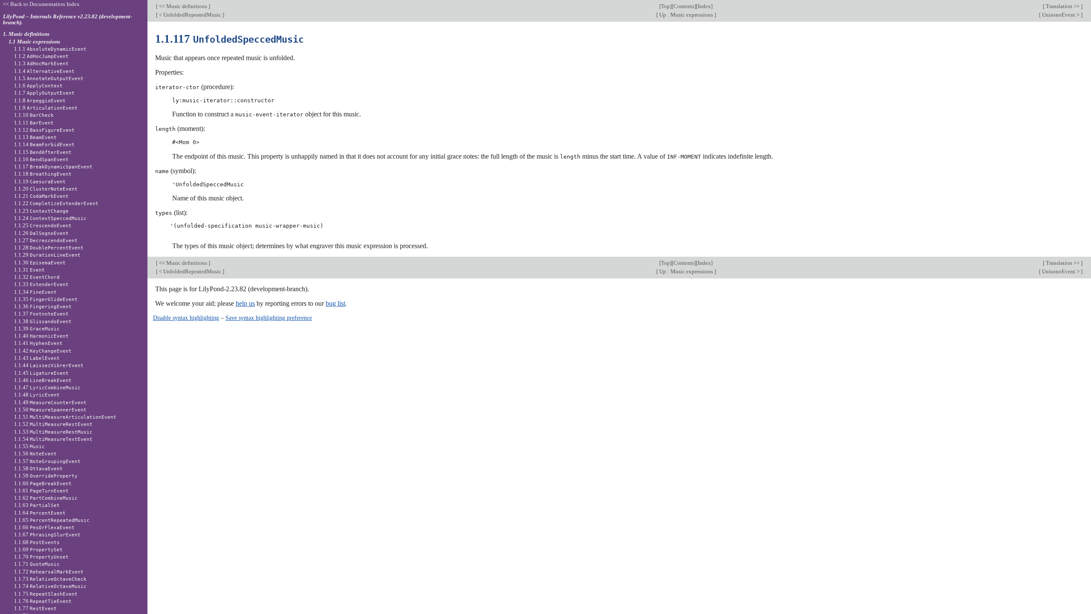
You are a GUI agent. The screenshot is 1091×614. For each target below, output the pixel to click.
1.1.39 (37, 328)
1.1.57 (47, 461)
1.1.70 (41, 556)
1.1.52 (53, 424)
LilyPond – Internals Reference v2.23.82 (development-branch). (67, 19)
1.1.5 (49, 78)
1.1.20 (46, 188)
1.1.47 (47, 387)
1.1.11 (34, 122)
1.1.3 (41, 63)
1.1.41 (38, 343)
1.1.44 (49, 365)
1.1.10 (34, 115)
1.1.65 (51, 520)
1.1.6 (38, 85)
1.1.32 (37, 277)
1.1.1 (50, 49)
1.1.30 (40, 262)
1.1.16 (41, 159)
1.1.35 (46, 299)
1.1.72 (49, 571)
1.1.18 (43, 174)
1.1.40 (41, 336)
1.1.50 (50, 409)
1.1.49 (50, 402)
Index (704, 6)
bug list (335, 303)
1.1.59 (46, 475)
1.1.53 (53, 432)
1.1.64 (40, 513)
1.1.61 (41, 490)
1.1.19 (40, 181)
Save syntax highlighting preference (268, 317)
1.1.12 (44, 130)
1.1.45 (41, 373)
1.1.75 (46, 594)
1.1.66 (44, 527)
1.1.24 (50, 218)
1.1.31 (29, 269)
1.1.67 (47, 534)
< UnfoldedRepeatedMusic (190, 15)
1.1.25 (43, 225)
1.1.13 (35, 137)
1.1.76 (43, 601)
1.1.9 (46, 107)
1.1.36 (43, 306)
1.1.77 (35, 608)
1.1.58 (38, 468)
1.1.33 (41, 284)
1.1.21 (41, 196)
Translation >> (1063, 6)
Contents (683, 6)
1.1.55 (29, 446)
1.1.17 (53, 166)
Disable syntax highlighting (186, 317)
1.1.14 (44, 144)
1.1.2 (41, 56)
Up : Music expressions (686, 15)
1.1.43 (37, 358)
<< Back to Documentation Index (41, 4)
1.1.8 (40, 100)
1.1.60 (43, 483)
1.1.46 (43, 380)
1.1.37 (41, 313)
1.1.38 (43, 321)
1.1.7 (44, 93)
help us (245, 303)
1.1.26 (41, 233)
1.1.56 (35, 453)
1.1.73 (50, 579)
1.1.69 (38, 549)
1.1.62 (46, 498)
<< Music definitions (183, 6)
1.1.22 (56, 203)
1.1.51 (65, 417)
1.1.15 (43, 152)
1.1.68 (37, 542)
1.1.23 (41, 211)
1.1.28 (49, 247)
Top (665, 6)
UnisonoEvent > (1061, 15)
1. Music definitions (26, 34)
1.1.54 (53, 439)
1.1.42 (43, 351)
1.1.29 (47, 255)
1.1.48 (37, 394)
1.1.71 (37, 564)
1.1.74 (50, 586)
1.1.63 (37, 505)
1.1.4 (44, 71)
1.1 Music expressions (34, 41)
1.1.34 (35, 292)
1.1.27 (46, 240)
